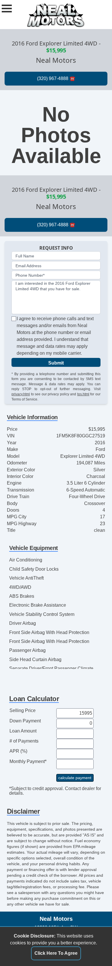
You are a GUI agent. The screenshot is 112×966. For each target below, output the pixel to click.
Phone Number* (30, 275)
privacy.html (20, 394)
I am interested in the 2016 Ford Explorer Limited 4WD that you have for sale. (53, 286)
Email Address (28, 265)
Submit (56, 362)
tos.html (83, 394)
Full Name (25, 256)
